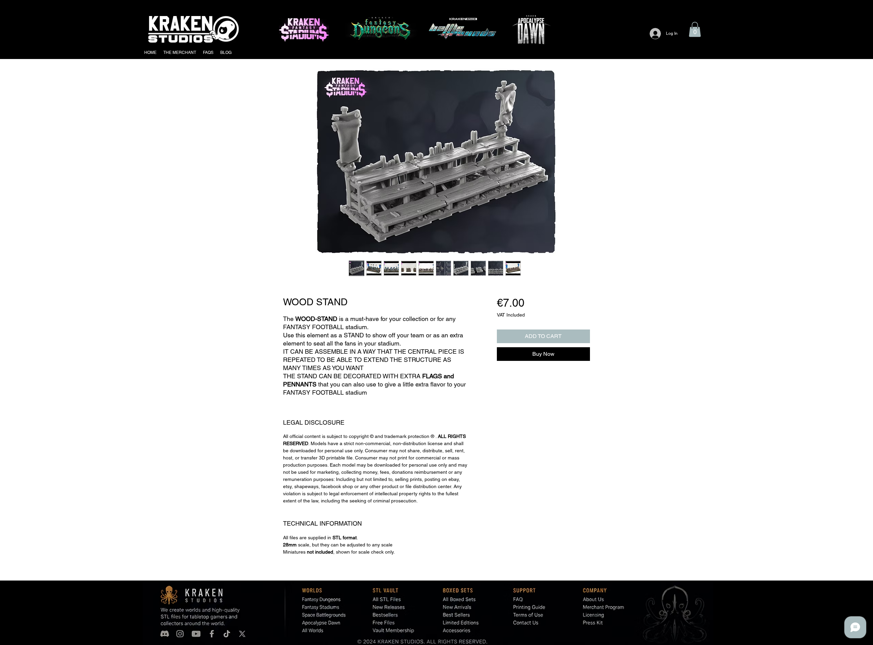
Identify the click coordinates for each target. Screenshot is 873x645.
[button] (695, 29)
